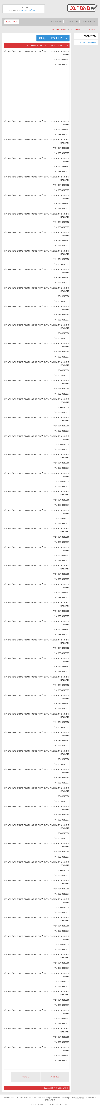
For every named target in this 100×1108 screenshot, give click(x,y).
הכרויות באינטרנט (77, 29)
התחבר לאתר (33, 10)
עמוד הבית (92, 29)
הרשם (23, 10)
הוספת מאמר (11, 21)
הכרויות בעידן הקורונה (58, 29)
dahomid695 (31, 45)
